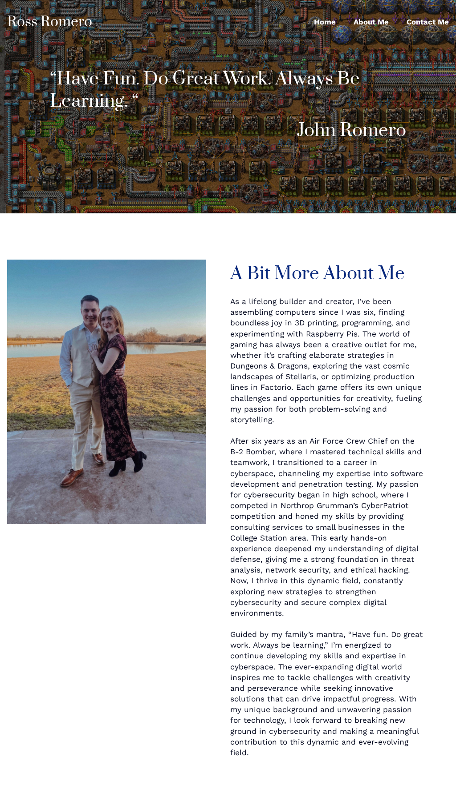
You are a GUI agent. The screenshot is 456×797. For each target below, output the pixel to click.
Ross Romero (49, 22)
